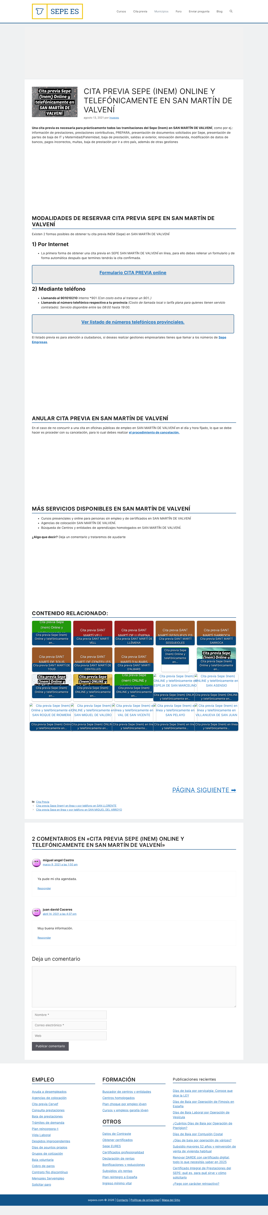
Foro (179, 11)
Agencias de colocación (49, 1098)
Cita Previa (42, 801)
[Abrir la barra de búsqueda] (231, 11)
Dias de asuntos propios (49, 1147)
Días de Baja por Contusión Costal (198, 1134)
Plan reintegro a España (119, 1177)
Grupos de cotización (47, 1153)
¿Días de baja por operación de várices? (202, 1140)
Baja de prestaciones (47, 1116)
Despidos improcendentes (51, 1141)
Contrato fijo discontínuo (50, 1172)
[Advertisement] (134, 52)
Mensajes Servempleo (48, 1178)
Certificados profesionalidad (123, 1152)
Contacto (122, 1200)
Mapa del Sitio (171, 1200)
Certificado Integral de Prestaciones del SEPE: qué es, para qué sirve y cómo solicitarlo (202, 1172)
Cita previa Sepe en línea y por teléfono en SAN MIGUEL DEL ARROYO (79, 809)
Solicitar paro (41, 1184)
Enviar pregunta (199, 11)
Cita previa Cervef (45, 1104)
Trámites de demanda (48, 1122)
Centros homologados (118, 1098)
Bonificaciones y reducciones (123, 1165)
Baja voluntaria (43, 1160)
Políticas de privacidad (145, 1200)
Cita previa (140, 11)
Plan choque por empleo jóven (124, 1104)
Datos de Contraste (116, 1134)
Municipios (161, 11)
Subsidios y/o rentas (117, 1171)
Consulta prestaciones (48, 1110)
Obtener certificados (117, 1140)
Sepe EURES (111, 1146)
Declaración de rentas (118, 1158)
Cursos (121, 11)
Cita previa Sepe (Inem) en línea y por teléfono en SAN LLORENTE (76, 805)
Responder (44, 888)
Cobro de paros (43, 1166)
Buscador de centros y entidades (126, 1092)
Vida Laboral (41, 1135)
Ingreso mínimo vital (117, 1183)
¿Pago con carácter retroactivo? (196, 1183)
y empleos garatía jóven (130, 1110)
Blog (219, 11)
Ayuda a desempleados (49, 1092)
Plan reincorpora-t (45, 1129)
